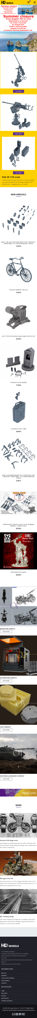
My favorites (5, 998)
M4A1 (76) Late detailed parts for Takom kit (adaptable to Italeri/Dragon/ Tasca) (18, 242)
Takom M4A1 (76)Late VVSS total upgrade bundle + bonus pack (18, 525)
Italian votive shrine (18, 382)
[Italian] (18, 268)
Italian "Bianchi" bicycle (18, 290)
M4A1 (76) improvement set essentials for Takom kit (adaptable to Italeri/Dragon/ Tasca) (18, 476)
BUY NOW (18, 91)
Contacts (4, 983)
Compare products (6, 1001)
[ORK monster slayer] (18, 550)
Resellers (4, 975)
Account (3, 996)
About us (4, 973)
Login (2, 990)
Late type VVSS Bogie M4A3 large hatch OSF (18, 336)
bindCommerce (30, 1010)
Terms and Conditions (7, 978)
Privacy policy (5, 980)
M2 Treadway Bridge (7, 916)
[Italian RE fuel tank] (18, 407)
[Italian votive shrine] (18, 361)
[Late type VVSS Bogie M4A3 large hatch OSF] (18, 314)
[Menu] (35, 2)
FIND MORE (6, 631)
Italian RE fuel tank (18, 429)
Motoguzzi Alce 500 (6, 878)
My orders (4, 993)
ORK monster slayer (18, 572)
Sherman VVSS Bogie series (9, 840)
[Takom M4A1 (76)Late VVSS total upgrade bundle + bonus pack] (18, 503)
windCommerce (13, 1010)
